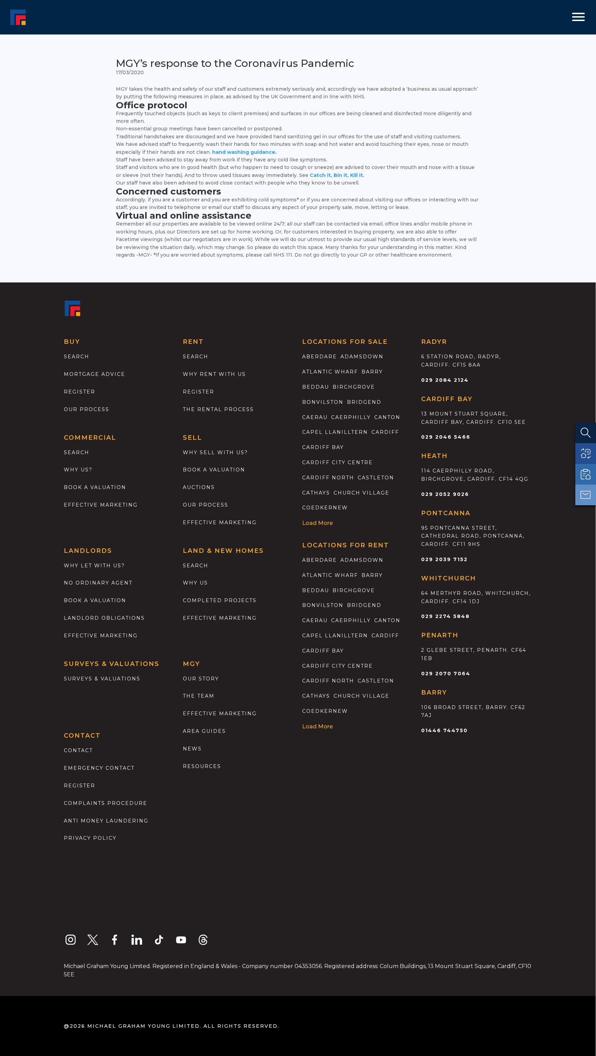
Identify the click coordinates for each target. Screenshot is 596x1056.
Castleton (376, 478)
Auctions (199, 487)
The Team (199, 696)
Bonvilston (323, 402)
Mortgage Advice (94, 374)
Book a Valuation (214, 470)
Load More (317, 523)
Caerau (315, 417)
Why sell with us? (215, 452)
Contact (78, 750)
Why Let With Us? (94, 565)
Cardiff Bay (323, 447)
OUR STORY (201, 679)
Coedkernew (325, 508)
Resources (202, 766)
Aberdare (319, 356)
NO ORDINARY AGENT (98, 583)
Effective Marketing (101, 505)
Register (79, 392)
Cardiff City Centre (337, 462)
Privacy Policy (90, 838)
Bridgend (364, 402)
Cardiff (385, 432)
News (192, 749)
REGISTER (79, 786)
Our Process (86, 409)
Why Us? (78, 470)
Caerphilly (351, 417)
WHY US (195, 583)
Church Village (361, 493)
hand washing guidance (243, 152)
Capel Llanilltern (335, 432)
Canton (387, 417)
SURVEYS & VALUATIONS (102, 679)
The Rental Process (218, 409)
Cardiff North (328, 478)
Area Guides (204, 731)
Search (76, 356)
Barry (372, 372)
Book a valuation (95, 487)
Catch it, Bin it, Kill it (336, 175)
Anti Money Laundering (106, 821)
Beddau (315, 387)
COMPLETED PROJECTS (220, 600)
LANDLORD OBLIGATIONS (104, 618)
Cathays (316, 493)
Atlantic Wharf (330, 372)
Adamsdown (362, 356)
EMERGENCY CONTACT (99, 768)
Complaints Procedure (105, 803)
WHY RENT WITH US (214, 374)
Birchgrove (353, 387)
